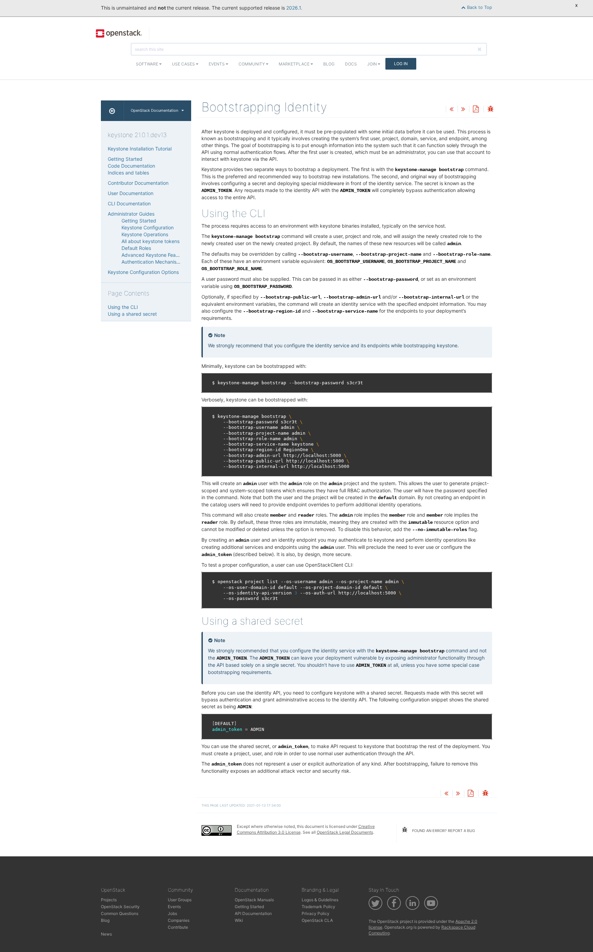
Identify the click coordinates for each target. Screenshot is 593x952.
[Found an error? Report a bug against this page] (490, 109)
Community (252, 64)
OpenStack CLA (317, 920)
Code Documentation (131, 166)
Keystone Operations (144, 234)
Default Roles (136, 248)
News (106, 934)
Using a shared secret (132, 314)
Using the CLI (123, 307)
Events (217, 64)
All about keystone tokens (150, 241)
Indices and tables (128, 173)
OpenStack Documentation (154, 110)
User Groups (179, 899)
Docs (351, 64)
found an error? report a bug (443, 830)
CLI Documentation (129, 203)
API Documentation (253, 913)
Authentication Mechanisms (152, 262)
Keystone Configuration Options (143, 272)
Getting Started (125, 159)
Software (147, 64)
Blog (329, 64)
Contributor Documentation (138, 183)
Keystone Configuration (147, 227)
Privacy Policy (315, 913)
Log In (401, 63)
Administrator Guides (131, 214)
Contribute (178, 927)
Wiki (239, 920)
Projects (109, 899)
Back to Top (479, 7)
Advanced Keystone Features (154, 255)
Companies (178, 920)
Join (372, 64)
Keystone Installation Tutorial (140, 149)
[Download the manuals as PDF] (475, 109)
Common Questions (119, 913)
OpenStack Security (120, 906)
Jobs (172, 913)
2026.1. (294, 8)
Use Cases (184, 64)
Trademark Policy (318, 906)
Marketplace (295, 64)
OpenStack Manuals (254, 899)
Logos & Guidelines (320, 899)
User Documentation (130, 193)
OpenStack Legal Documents (345, 832)
